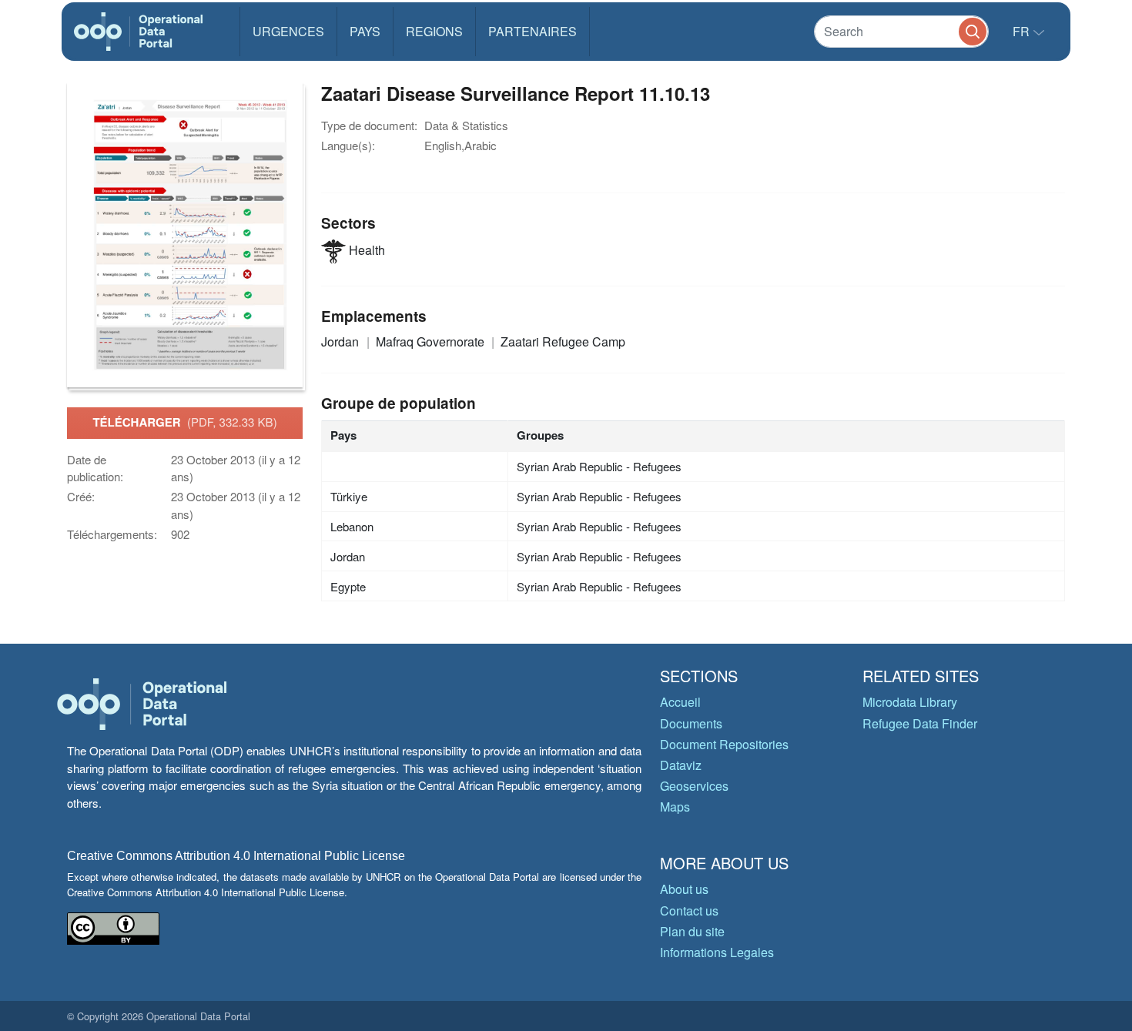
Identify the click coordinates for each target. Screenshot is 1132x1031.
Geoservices (694, 786)
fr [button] (1023, 31)
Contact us (689, 910)
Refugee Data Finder (919, 723)
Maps (675, 806)
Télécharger (184, 421)
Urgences (288, 31)
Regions (434, 31)
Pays (365, 31)
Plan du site (692, 931)
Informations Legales (717, 952)
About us (684, 889)
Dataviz (681, 765)
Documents (691, 723)
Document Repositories (724, 744)
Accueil (680, 702)
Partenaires (532, 31)
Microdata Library (909, 702)
